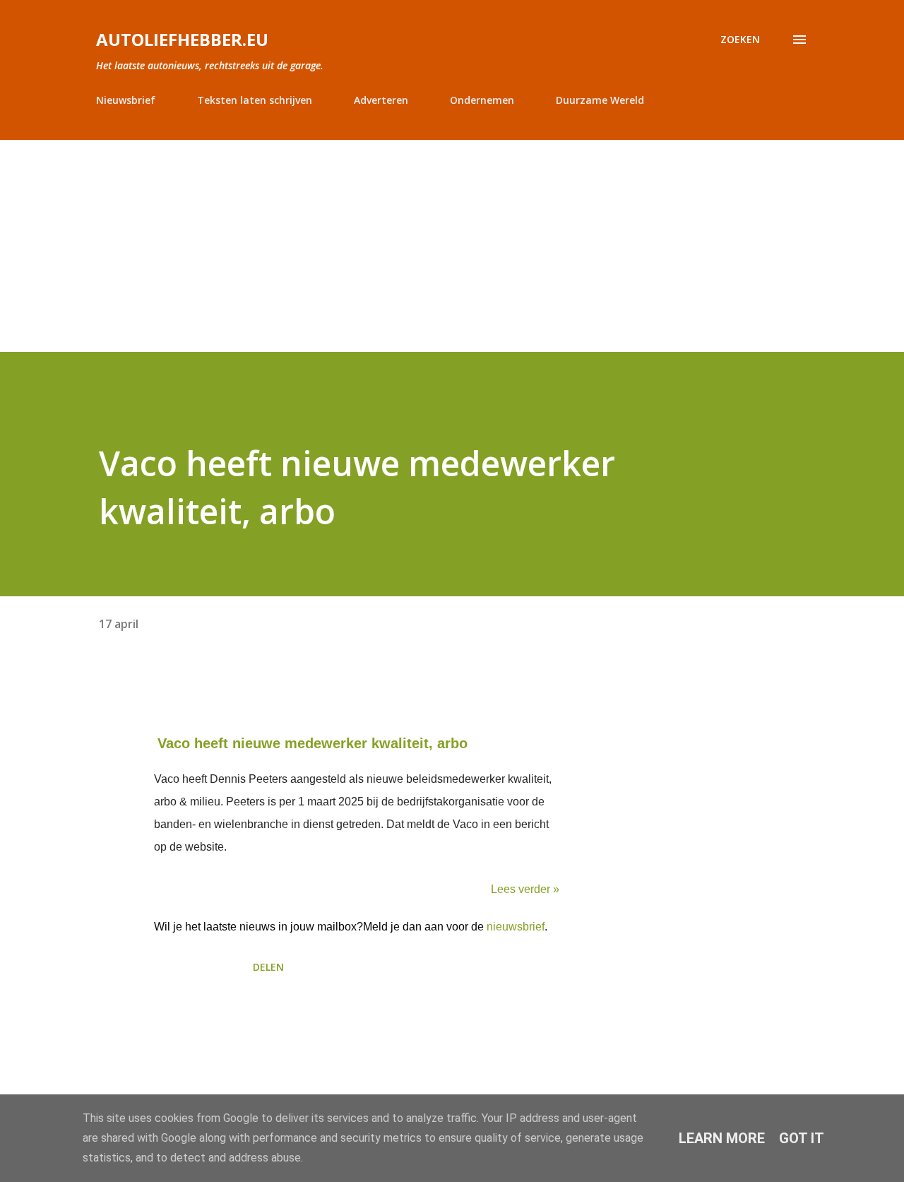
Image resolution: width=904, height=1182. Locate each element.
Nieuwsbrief (125, 100)
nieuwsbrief (516, 927)
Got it (801, 1138)
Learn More (722, 1138)
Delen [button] (268, 967)
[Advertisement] (452, 246)
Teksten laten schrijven (254, 100)
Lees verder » (525, 889)
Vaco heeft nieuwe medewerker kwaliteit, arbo (312, 743)
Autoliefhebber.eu (182, 39)
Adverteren (381, 100)
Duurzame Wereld (600, 100)
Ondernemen (482, 100)
